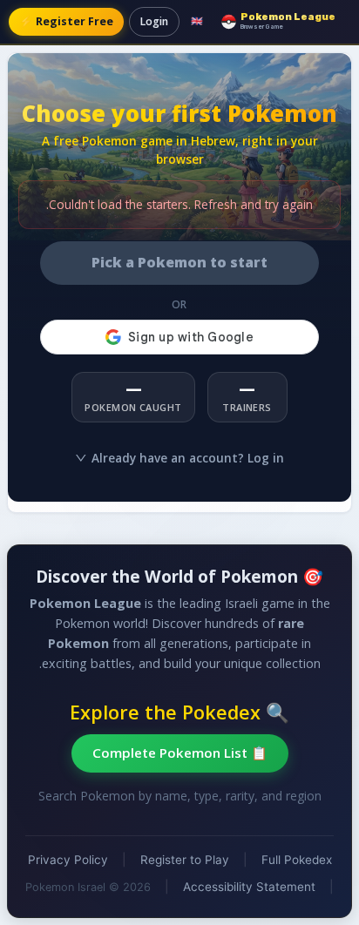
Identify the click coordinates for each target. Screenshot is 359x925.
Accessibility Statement (249, 887)
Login (154, 21)
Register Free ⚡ (66, 21)
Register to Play (184, 860)
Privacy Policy (68, 860)
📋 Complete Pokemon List (180, 752)
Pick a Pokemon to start (179, 262)
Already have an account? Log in (187, 457)
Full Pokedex (296, 860)
